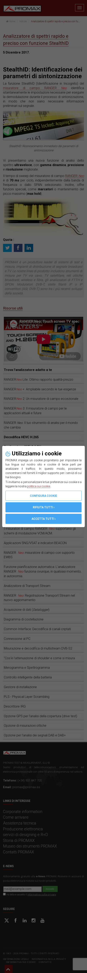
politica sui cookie (38, 486)
